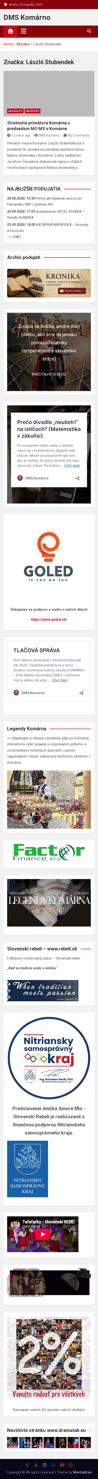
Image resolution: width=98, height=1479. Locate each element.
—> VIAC (14, 237)
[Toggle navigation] (23, 31)
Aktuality (15, 111)
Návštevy (32, 111)
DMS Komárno (27, 17)
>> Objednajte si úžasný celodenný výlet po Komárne (48, 738)
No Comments (79, 135)
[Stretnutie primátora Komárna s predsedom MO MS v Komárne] (49, 94)
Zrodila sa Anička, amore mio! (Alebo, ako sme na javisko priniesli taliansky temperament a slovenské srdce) (49, 342)
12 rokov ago (21, 135)
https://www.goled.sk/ (49, 619)
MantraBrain (82, 1472)
